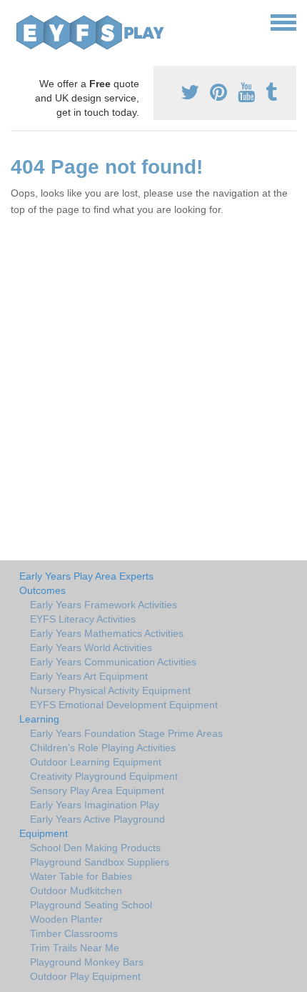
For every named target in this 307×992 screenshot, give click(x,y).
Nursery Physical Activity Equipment (110, 690)
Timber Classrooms (74, 933)
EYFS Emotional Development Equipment (124, 704)
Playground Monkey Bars (87, 962)
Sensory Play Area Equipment (97, 790)
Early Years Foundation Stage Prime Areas (126, 733)
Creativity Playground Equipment (104, 776)
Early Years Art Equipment (89, 676)
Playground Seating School (91, 905)
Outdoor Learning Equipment (95, 762)
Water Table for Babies (81, 876)
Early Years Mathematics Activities (106, 633)
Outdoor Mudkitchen (76, 890)
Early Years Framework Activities (103, 604)
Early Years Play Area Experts (86, 576)
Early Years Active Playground (97, 819)
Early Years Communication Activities (113, 662)
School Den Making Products (95, 847)
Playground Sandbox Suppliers (99, 862)
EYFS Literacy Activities (83, 619)
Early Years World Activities (91, 647)
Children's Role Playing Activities (103, 747)
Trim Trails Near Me (74, 947)
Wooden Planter (66, 919)
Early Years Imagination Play (94, 804)
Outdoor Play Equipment (85, 976)
